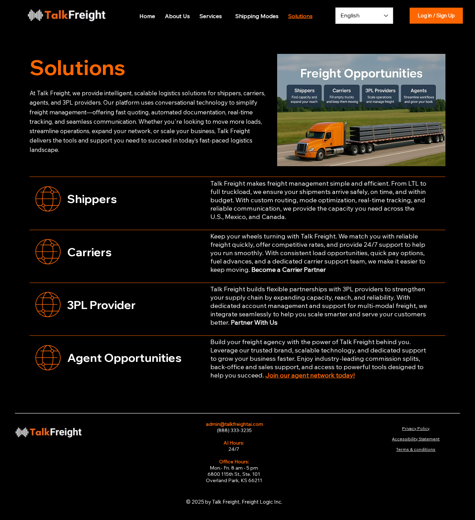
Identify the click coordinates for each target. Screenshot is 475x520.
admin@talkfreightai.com (234, 424)
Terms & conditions (415, 449)
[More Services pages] (224, 16)
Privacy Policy (415, 428)
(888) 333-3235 (234, 430)
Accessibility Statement (416, 438)
